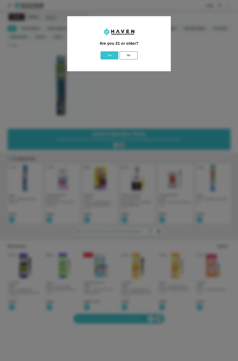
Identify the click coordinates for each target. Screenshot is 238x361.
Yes (109, 55)
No (128, 55)
